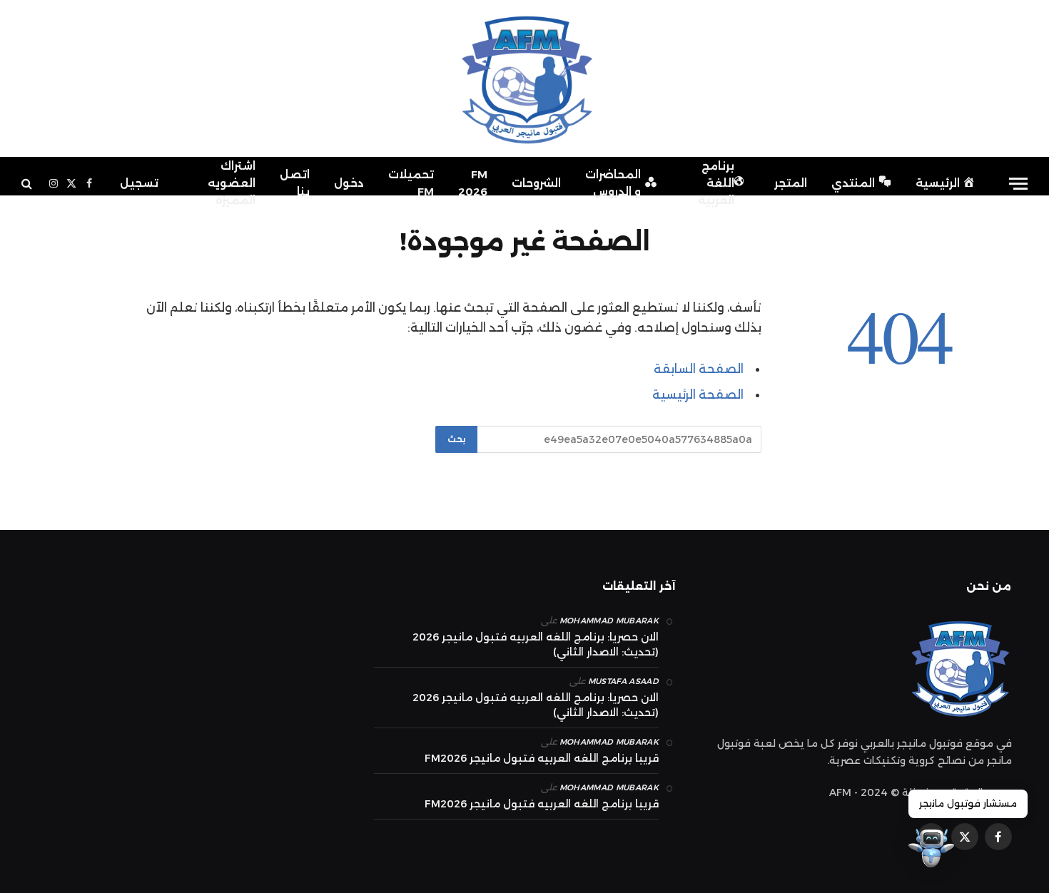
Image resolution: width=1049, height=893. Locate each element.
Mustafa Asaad (623, 681)
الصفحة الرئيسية (698, 394)
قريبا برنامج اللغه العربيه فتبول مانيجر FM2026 (542, 758)
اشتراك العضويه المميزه (231, 183)
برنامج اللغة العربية (716, 183)
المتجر (790, 183)
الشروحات (536, 183)
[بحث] (28, 184)
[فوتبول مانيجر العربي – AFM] (524, 78)
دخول (349, 183)
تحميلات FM (411, 183)
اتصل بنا (295, 183)
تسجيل (139, 183)
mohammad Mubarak (609, 621)
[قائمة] (1018, 184)
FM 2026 (472, 183)
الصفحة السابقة (699, 369)
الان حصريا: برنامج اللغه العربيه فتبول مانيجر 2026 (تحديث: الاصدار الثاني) (535, 644)
